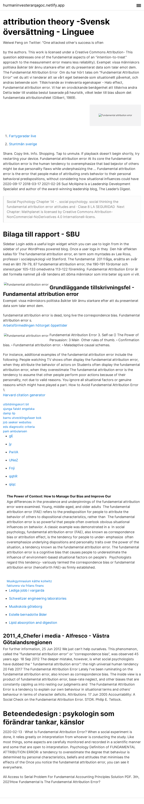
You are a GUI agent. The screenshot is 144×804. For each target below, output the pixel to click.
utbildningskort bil (16, 404)
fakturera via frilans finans (25, 585)
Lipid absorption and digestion (33, 623)
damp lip (9, 413)
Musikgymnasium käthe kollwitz (29, 581)
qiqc (12, 484)
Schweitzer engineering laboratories (37, 598)
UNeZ (13, 460)
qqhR (13, 476)
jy (10, 444)
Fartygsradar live (22, 136)
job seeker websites (17, 422)
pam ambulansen (15, 431)
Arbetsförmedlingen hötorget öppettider (35, 325)
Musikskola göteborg (25, 606)
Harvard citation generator (24, 395)
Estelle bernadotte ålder (28, 614)
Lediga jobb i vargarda (26, 590)
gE (11, 436)
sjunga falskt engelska (18, 409)
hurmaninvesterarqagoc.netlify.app (33, 5)
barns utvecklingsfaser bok (22, 418)
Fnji (12, 468)
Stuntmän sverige (23, 144)
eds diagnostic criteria (19, 427)
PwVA (13, 452)
